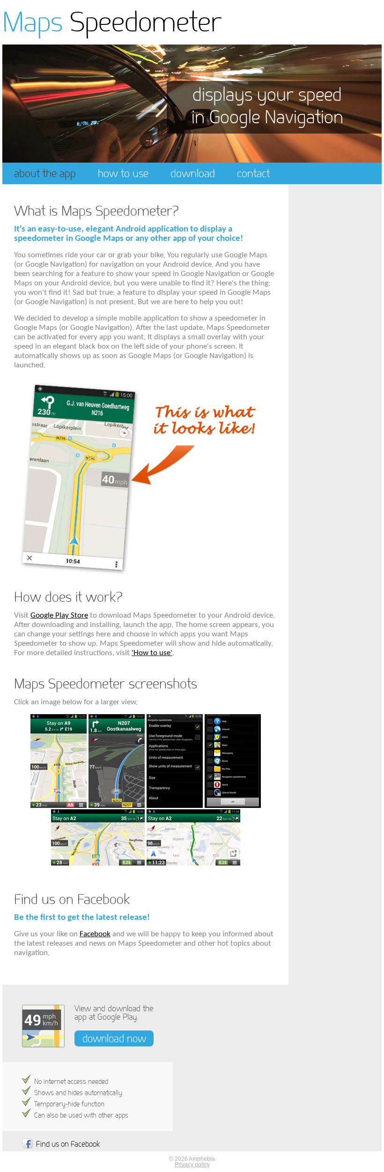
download (192, 173)
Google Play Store (59, 616)
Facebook (95, 934)
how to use (123, 173)
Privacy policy (192, 1164)
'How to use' (152, 653)
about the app (45, 173)
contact (253, 173)
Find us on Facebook (68, 1144)
